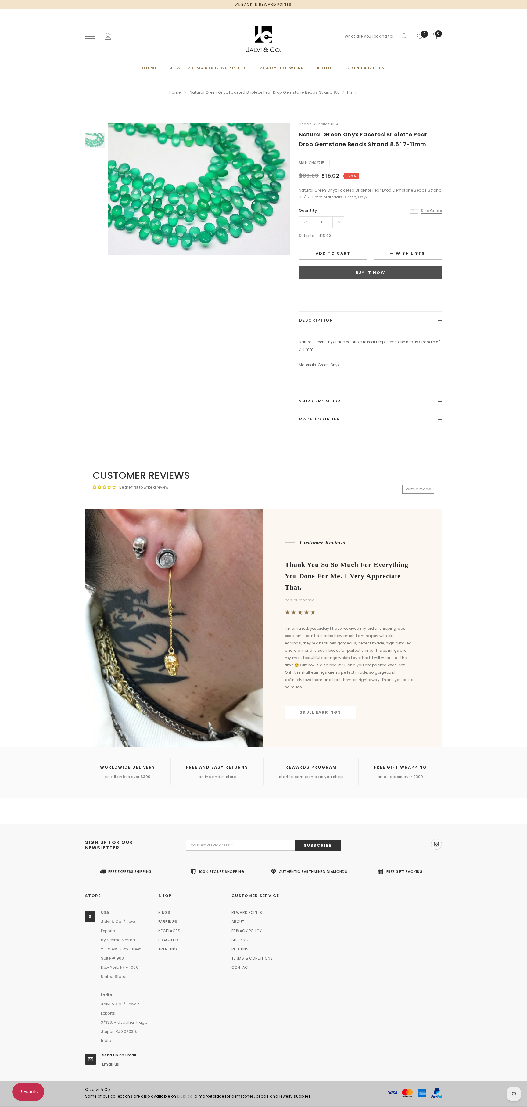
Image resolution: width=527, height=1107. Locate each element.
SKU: (303, 162)
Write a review (418, 489)
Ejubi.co (185, 1096)
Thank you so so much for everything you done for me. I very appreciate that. (346, 576)
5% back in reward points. (264, 4)
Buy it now (370, 273)
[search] (403, 36)
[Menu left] (90, 36)
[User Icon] (108, 35)
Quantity (308, 210)
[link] (95, 140)
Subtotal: (308, 235)
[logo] (263, 36)
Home (175, 92)
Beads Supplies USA (319, 124)
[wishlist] (420, 36)
